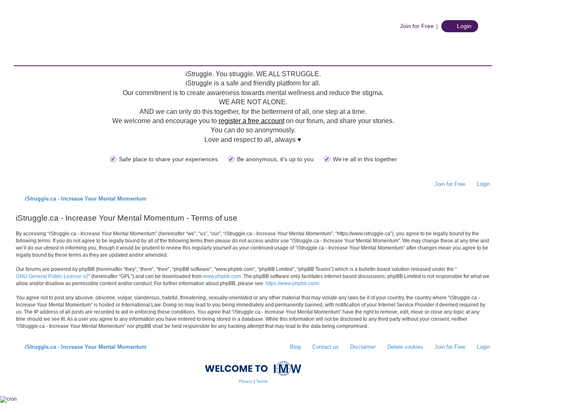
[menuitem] (412, 26)
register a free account (251, 120)
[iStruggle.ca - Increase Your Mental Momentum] (80, 39)
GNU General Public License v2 (52, 276)
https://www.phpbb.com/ (292, 283)
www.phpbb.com (222, 276)
